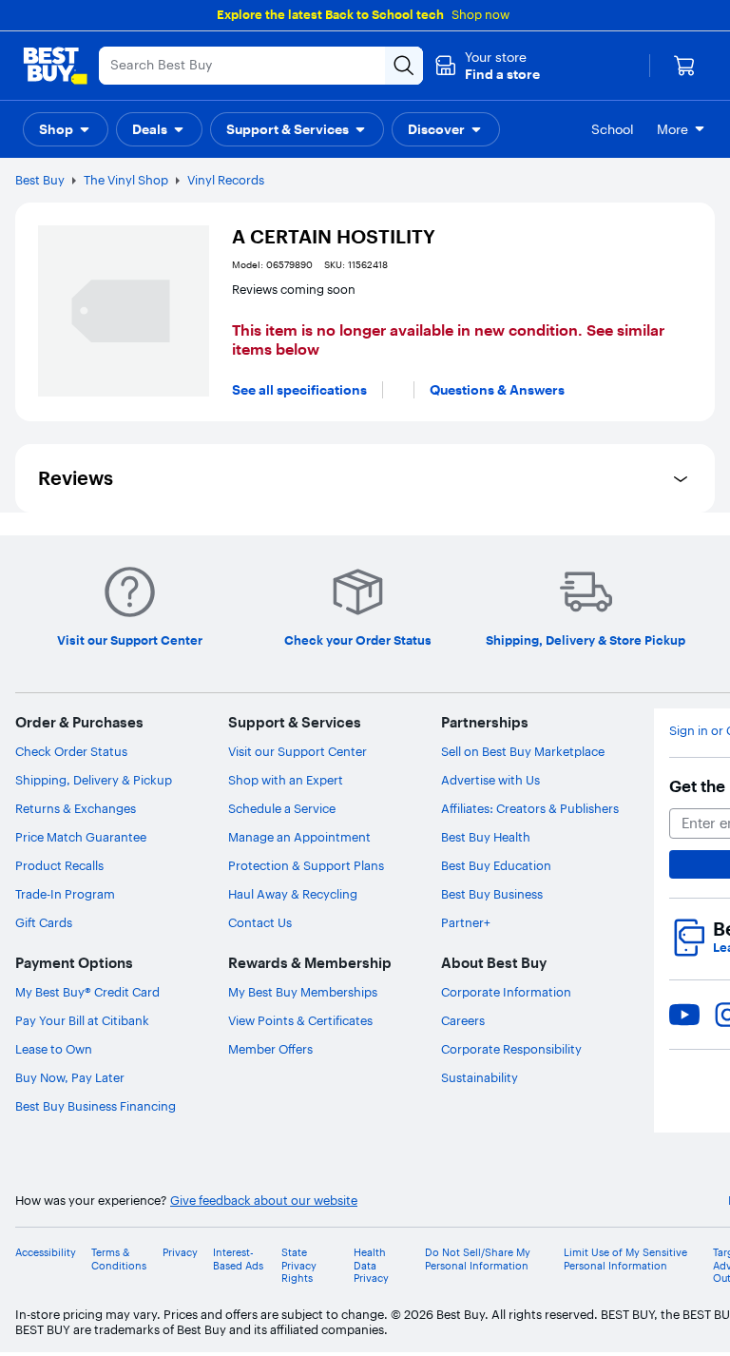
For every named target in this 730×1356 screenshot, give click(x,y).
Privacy (180, 1253)
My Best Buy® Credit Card (87, 991)
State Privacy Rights (299, 1265)
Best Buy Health (485, 836)
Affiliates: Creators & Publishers (530, 808)
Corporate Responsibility (511, 1048)
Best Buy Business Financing (95, 1106)
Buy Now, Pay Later (70, 1077)
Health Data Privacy (371, 1265)
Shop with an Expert (285, 779)
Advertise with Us (490, 779)
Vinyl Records (225, 179)
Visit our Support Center (297, 751)
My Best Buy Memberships (302, 991)
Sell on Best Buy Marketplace (523, 751)
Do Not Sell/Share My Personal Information (477, 1259)
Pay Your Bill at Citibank (82, 1020)
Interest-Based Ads (238, 1259)
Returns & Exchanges (75, 808)
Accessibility (45, 1253)
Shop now (480, 14)
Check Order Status (71, 751)
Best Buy (40, 179)
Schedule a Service (282, 808)
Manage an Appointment (299, 836)
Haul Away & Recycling (292, 893)
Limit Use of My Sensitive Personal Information (625, 1259)
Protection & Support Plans (306, 865)
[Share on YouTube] (684, 1014)
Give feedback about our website (263, 1200)
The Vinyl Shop (126, 179)
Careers (463, 1020)
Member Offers (270, 1048)
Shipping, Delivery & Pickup (93, 779)
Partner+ (465, 922)
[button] (487, 65)
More (672, 129)
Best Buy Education (496, 865)
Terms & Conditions (118, 1259)
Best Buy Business (492, 893)
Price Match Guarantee (80, 836)
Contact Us (260, 922)
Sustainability (479, 1077)
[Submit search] (404, 66)
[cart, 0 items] (684, 65)
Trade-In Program (65, 893)
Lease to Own (53, 1048)
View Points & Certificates (300, 1020)
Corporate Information (506, 991)
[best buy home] (55, 66)
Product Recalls (59, 865)
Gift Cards (43, 922)
